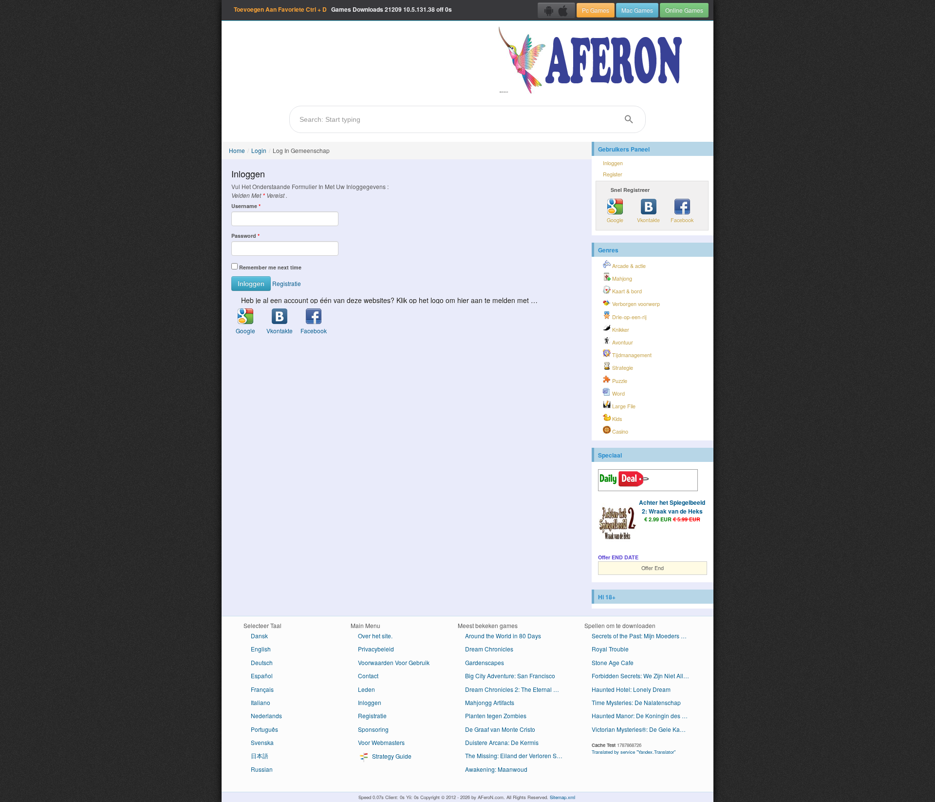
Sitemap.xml (562, 797)
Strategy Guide (391, 756)
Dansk (259, 635)
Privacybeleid (376, 649)
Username (246, 206)
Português (264, 729)
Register (612, 174)
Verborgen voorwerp (635, 303)
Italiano (260, 702)
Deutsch (262, 662)
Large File (623, 406)
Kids (616, 418)
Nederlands (266, 715)
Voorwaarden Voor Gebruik (394, 662)
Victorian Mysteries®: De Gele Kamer (641, 729)
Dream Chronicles (489, 649)
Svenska (262, 742)
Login (258, 150)
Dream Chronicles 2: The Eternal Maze (516, 689)
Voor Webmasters (381, 742)
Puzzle (619, 380)
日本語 (259, 755)
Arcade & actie (628, 265)
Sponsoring (373, 729)
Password (245, 235)
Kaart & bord (626, 291)
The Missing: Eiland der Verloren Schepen (517, 755)
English (261, 649)
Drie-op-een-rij (629, 317)
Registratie (286, 283)
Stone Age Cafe (613, 662)
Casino (619, 431)
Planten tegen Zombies (495, 715)
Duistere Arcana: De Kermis (502, 742)
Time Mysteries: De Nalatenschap (636, 702)
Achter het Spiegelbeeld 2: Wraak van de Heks (672, 507)
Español (262, 675)
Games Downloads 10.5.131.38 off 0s (343, 9)
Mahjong (621, 278)
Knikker (620, 329)
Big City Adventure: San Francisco (510, 675)
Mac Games (637, 10)
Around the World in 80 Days (503, 635)
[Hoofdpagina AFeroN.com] (592, 61)
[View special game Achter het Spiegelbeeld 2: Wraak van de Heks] (617, 523)
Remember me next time (270, 267)
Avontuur (622, 342)
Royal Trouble (610, 649)
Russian (262, 769)
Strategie (622, 367)
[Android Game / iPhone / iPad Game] (556, 10)
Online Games (684, 10)
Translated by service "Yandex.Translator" (633, 751)
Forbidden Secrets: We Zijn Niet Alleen (642, 675)
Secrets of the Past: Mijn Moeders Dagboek (644, 635)
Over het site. (375, 635)
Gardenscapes (484, 662)
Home (237, 150)
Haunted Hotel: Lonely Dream (631, 689)
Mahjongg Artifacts (489, 702)
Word (618, 393)
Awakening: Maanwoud (496, 769)
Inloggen (613, 163)
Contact (368, 675)
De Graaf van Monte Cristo (500, 729)
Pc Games (595, 10)
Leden (366, 689)
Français (262, 689)
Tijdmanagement (631, 355)
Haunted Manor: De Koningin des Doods (644, 715)
